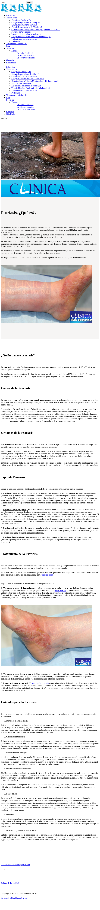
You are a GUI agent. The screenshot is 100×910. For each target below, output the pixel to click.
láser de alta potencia (40, 683)
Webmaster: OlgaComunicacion (14, 898)
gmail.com (26, 864)
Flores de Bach (46, 575)
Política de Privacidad (10, 883)
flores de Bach (60, 590)
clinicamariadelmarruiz (10, 864)
